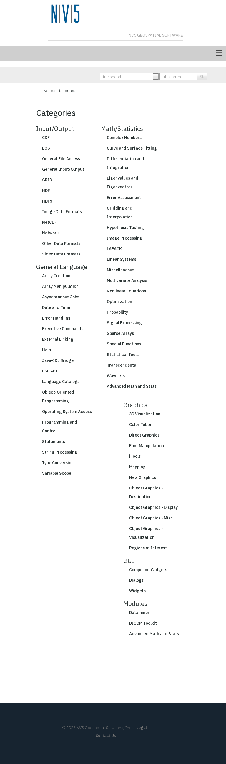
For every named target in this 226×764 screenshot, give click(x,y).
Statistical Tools (123, 354)
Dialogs (136, 580)
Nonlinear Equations (126, 291)
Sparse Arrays (120, 333)
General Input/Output (63, 169)
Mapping (137, 466)
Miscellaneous (120, 270)
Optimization (119, 301)
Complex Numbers (124, 137)
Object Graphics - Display (153, 507)
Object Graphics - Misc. (151, 518)
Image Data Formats (62, 211)
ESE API (49, 371)
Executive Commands (62, 328)
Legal (141, 727)
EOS (46, 148)
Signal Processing (124, 322)
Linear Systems (121, 259)
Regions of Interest (148, 548)
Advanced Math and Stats (132, 386)
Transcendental (122, 365)
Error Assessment (124, 197)
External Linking (57, 339)
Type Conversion (58, 462)
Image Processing (124, 238)
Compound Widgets (148, 569)
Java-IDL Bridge (58, 360)
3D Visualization (144, 414)
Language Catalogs (60, 381)
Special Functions (124, 344)
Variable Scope (56, 473)
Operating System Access (67, 411)
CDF (46, 137)
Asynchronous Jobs (60, 297)
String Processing (59, 452)
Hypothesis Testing (125, 227)
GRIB (47, 180)
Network (50, 232)
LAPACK (114, 248)
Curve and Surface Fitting (132, 148)
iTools (135, 456)
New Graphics (142, 477)
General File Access (61, 158)
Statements (53, 441)
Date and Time (56, 307)
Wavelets (116, 375)
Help (46, 349)
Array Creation (56, 275)
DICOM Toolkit (143, 623)
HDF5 (47, 201)
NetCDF (49, 222)
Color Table (140, 424)
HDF (46, 190)
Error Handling (56, 318)
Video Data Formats (61, 254)
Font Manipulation (146, 445)
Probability (117, 312)
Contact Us (106, 735)
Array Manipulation (60, 286)
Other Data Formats (61, 243)
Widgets (137, 591)
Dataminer (139, 612)
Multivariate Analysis (127, 280)
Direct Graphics (144, 435)
